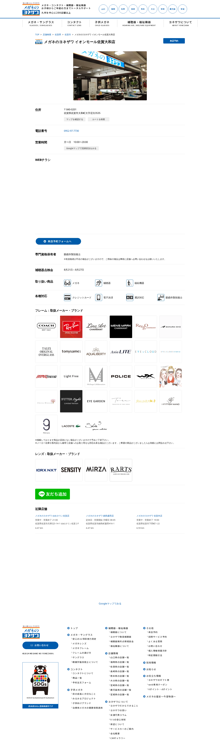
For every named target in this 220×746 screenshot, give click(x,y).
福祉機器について (119, 645)
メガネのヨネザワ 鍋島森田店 (100, 515)
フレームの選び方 (82, 652)
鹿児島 (173, 9)
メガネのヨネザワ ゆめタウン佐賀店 (52, 515)
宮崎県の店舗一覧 (119, 685)
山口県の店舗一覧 (119, 657)
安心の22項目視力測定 (84, 638)
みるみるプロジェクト (84, 698)
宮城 (183, 9)
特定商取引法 (155, 655)
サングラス (78, 657)
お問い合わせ (155, 645)
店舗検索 (47, 34)
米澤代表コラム (118, 714)
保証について (117, 724)
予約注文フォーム (82, 682)
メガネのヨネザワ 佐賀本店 (149, 515)
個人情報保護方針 (157, 650)
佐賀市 (68, 34)
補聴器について (118, 632)
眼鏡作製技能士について (85, 661)
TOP (37, 34)
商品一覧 (77, 677)
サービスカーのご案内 (122, 728)
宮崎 (163, 9)
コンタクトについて (83, 673)
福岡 (113, 9)
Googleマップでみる (110, 603)
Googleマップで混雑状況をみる (81, 148)
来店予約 (174, 40)
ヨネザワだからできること (124, 705)
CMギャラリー (118, 738)
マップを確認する (74, 119)
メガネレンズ (80, 643)
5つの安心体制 (118, 719)
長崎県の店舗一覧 (119, 671)
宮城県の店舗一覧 (119, 694)
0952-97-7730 (71, 130)
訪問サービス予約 (157, 636)
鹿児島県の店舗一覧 (120, 689)
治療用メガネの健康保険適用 (88, 707)
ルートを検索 (98, 119)
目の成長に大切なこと (84, 693)
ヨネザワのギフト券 (158, 679)
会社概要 (115, 733)
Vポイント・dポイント (160, 689)
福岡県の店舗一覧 (119, 661)
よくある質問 (155, 641)
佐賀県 (58, 34)
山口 (103, 9)
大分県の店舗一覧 (119, 680)
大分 (153, 9)
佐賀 (123, 9)
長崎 (133, 9)
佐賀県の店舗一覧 (119, 666)
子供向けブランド (82, 703)
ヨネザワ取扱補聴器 (120, 636)
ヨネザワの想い (118, 710)
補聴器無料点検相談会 (122, 641)
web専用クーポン (157, 684)
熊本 (143, 9)
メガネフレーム (81, 648)
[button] (110, 75)
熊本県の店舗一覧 (119, 675)
